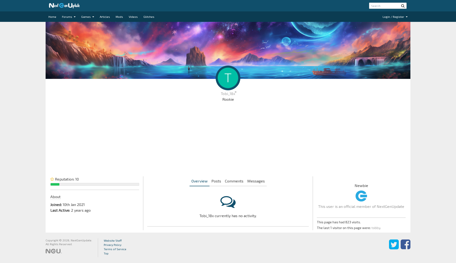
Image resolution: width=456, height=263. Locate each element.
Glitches (148, 16)
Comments (234, 181)
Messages (256, 181)
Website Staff (113, 240)
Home (52, 16)
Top (106, 253)
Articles (105, 16)
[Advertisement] (228, 140)
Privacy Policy (112, 244)
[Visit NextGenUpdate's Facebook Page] (405, 247)
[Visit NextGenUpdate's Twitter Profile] (394, 247)
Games (86, 16)
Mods (119, 16)
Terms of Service (115, 249)
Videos (133, 16)
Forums (67, 16)
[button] (403, 6)
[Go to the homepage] (64, 5)
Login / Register (394, 16)
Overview (199, 181)
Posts (216, 181)
